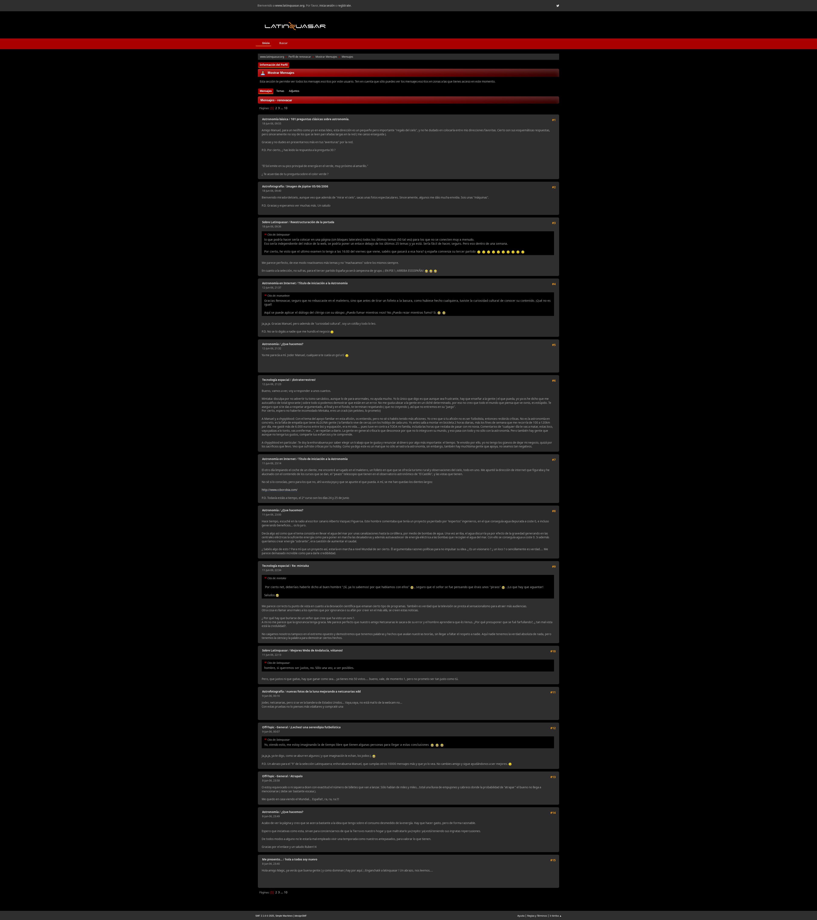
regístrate (344, 5)
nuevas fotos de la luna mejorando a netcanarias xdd (323, 691)
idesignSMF (301, 915)
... (282, 108)
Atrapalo (296, 776)
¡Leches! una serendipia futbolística (315, 727)
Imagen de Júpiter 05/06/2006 (307, 186)
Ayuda (520, 915)
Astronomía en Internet (279, 283)
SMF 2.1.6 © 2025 (264, 915)
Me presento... (272, 859)
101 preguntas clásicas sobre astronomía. (320, 119)
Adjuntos (294, 91)
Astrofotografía (273, 186)
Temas (280, 91)
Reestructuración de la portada (312, 222)
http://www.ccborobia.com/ (279, 490)
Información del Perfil (274, 65)
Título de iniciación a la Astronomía (323, 283)
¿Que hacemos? (292, 344)
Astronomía (270, 344)
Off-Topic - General (275, 727)
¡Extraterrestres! (304, 380)
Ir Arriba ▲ (556, 915)
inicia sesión (327, 5)
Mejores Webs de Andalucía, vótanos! (316, 650)
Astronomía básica (275, 119)
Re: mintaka (300, 566)
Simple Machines (284, 915)
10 (285, 108)
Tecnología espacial (275, 380)
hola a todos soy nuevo (301, 859)
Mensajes (266, 91)
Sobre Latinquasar (275, 222)
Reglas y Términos (537, 915)
